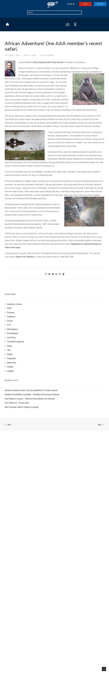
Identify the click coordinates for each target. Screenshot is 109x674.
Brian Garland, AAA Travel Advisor (49, 62)
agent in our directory (25, 256)
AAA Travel (48, 55)
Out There (31, 55)
